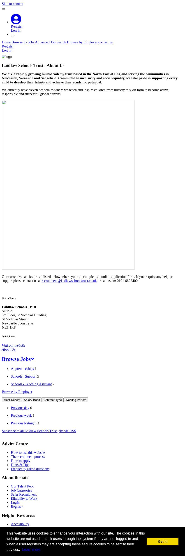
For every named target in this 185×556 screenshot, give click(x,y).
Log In (16, 30)
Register (17, 26)
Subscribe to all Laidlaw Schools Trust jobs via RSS (39, 431)
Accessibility (20, 524)
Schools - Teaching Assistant (31, 384)
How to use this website (28, 452)
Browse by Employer (82, 42)
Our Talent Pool (22, 486)
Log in (6, 50)
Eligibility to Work (24, 498)
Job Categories (21, 490)
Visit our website (13, 345)
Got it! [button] (163, 541)
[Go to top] (3, 9)
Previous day (20, 408)
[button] (21, 550)
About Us (8, 349)
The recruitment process (28, 457)
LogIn (15, 502)
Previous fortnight (23, 423)
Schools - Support (23, 376)
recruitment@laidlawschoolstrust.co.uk (69, 281)
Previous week (21, 415)
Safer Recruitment (24, 494)
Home (6, 42)
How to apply (20, 461)
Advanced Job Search (50, 42)
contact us (105, 42)
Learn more (31, 549)
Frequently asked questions (30, 469)
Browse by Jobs (23, 42)
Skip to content (12, 4)
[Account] (16, 22)
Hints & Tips (20, 465)
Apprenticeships (22, 369)
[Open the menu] (12, 35)
